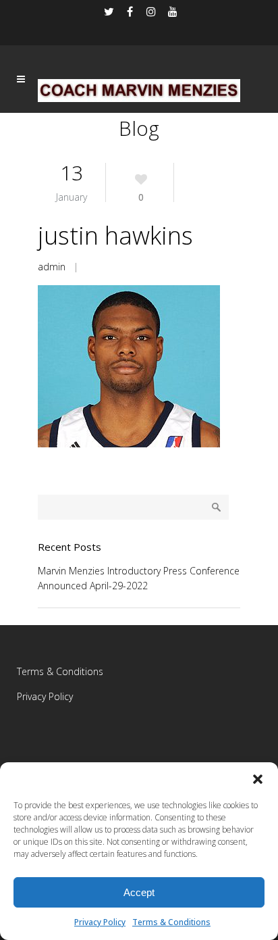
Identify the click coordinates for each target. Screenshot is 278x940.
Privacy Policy (100, 922)
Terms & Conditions (171, 922)
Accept (139, 892)
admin (51, 266)
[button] (258, 779)
